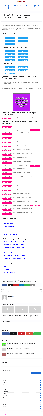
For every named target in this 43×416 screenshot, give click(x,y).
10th (5, 12)
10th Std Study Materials (7, 220)
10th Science (23, 41)
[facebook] (4, 285)
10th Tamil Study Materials (7, 223)
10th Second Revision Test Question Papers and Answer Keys (15, 252)
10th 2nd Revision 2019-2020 (10, 280)
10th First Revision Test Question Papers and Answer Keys (14, 250)
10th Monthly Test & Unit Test (8, 272)
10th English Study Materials (8, 226)
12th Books (27, 8)
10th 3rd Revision (10, 60)
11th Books (21, 8)
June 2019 (22, 402)
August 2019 (22, 399)
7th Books (37, 5)
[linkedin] (21, 285)
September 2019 (22, 397)
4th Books (21, 5)
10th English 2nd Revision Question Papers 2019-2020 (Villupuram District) (22, 343)
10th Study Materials (10, 73)
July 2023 (21, 384)
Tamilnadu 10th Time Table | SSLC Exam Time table (13, 275)
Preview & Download (7, 118)
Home (3, 12)
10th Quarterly (23, 51)
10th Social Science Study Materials (9, 234)
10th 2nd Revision (23, 57)
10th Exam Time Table (23, 70)
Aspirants (4, 20)
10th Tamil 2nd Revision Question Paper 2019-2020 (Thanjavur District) (21, 353)
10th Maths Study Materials (8, 229)
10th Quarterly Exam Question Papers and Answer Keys (13, 241)
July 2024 (21, 382)
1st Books (6, 5)
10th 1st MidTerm (10, 51)
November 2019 (22, 393)
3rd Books (16, 5)
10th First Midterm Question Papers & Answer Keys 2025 (7, 314)
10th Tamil (10, 38)
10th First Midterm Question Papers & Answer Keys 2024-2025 (21, 315)
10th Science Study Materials (8, 231)
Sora (6, 414)
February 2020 (22, 387)
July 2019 (22, 400)
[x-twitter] (10, 285)
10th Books (16, 8)
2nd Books (11, 5)
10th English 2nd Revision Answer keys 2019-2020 (10, 281)
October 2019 (22, 395)
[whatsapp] (27, 285)
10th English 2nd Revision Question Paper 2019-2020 (28, 281)
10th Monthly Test (10, 70)
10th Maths (10, 41)
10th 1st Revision (10, 57)
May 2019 (22, 404)
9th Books (11, 8)
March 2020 (22, 385)
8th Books (6, 8)
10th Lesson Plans (23, 67)
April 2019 (22, 406)
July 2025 (21, 380)
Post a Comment (5, 325)
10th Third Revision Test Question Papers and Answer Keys (14, 255)
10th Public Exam (23, 60)
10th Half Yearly (23, 54)
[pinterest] (16, 285)
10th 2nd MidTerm (10, 54)
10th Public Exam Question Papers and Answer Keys (13, 247)
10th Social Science (10, 44)
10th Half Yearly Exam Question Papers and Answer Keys (14, 244)
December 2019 (22, 391)
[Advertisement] (21, 414)
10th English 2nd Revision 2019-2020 (27, 280)
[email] (32, 285)
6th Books (32, 5)
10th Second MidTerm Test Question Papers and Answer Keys (15, 261)
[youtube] (29, 333)
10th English (23, 38)
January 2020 (22, 389)
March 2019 (22, 408)
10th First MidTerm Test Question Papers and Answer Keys (14, 258)
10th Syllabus (10, 67)
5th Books (27, 5)
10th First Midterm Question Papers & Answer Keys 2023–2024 (35, 315)
